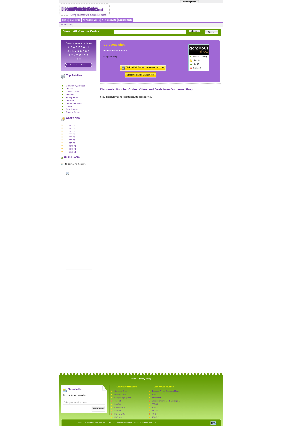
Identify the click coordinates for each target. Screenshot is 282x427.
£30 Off (72, 128)
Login (193, 1)
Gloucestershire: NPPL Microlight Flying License (171, 401)
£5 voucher (156, 398)
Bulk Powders (72, 109)
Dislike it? (197, 68)
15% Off (155, 394)
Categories (75, 20)
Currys (69, 106)
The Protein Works (74, 103)
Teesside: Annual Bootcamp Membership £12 (170, 391)
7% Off (154, 414)
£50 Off (72, 134)
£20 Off (72, 125)
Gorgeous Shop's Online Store (140, 75)
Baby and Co (119, 414)
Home (65, 20)
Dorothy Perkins (73, 112)
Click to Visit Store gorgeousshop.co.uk (145, 67)
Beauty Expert (72, 97)
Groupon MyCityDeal (75, 86)
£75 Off (72, 143)
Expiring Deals (125, 20)
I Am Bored (141, 422)
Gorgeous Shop (120, 391)
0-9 (79, 59)
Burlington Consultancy (123, 422)
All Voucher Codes (91, 20)
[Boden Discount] (184, 14)
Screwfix (117, 411)
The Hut (69, 89)
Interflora (117, 404)
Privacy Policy (144, 379)
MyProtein (70, 95)
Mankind (70, 100)
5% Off (154, 411)
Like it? (196, 64)
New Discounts (109, 20)
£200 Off (72, 152)
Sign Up (186, 1)
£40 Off (72, 131)
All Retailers (66, 25)
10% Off (155, 407)
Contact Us (151, 422)
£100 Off (72, 146)
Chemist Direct (72, 92)
